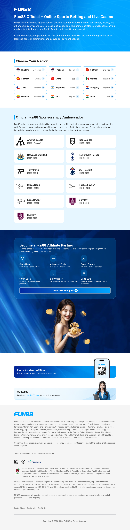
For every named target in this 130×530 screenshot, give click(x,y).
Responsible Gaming (46, 453)
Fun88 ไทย (42, 508)
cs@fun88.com (33, 395)
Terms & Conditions (22, 453)
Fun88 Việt (31, 508)
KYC (34, 453)
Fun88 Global (19, 508)
